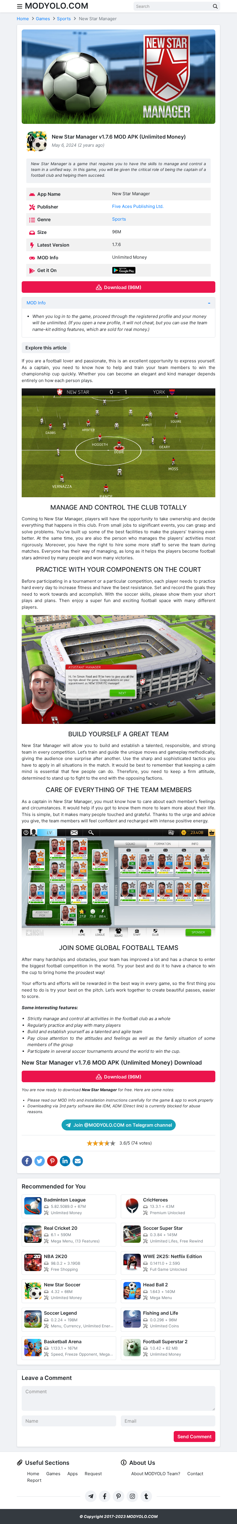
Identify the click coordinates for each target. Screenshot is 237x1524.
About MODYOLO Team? (155, 1473)
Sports (119, 219)
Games (53, 1473)
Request (93, 1473)
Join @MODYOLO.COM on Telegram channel (122, 1125)
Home (33, 1473)
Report (34, 1480)
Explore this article (45, 348)
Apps (72, 1473)
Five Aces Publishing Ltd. (138, 206)
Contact (195, 1473)
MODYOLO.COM (56, 6)
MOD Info (36, 302)
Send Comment (194, 1436)
